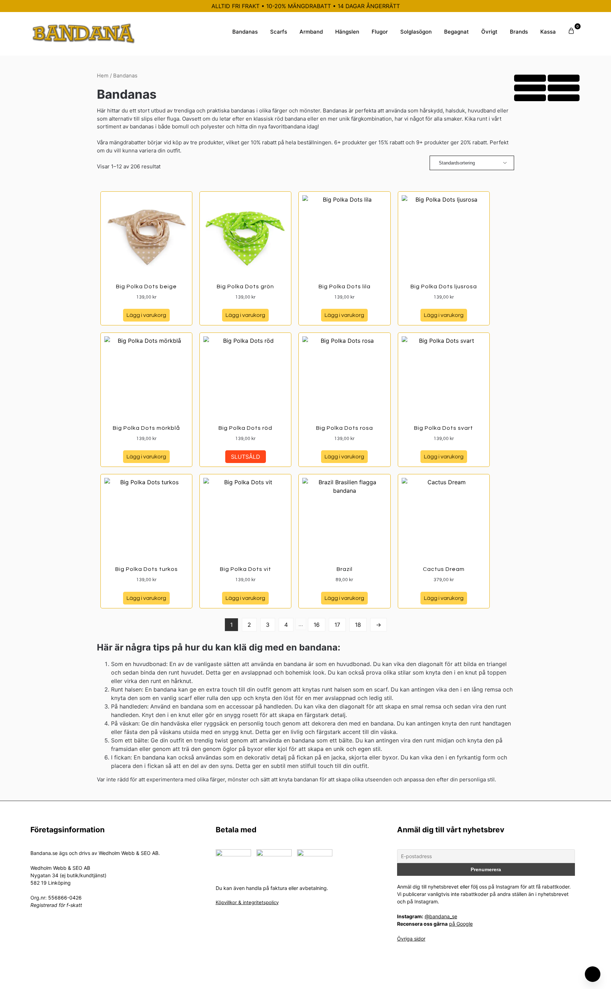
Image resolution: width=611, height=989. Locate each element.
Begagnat (456, 31)
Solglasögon (416, 31)
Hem (103, 76)
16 (317, 624)
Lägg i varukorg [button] (146, 315)
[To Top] (592, 974)
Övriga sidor (411, 939)
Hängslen (347, 31)
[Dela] (530, 88)
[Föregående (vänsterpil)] (530, 98)
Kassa (548, 31)
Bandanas (245, 31)
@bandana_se (441, 916)
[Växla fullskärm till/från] (564, 78)
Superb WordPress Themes (352, 978)
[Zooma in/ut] (530, 78)
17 (337, 624)
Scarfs (278, 31)
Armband (311, 31)
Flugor (380, 31)
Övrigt (489, 31)
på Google (461, 924)
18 (358, 624)
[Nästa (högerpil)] (564, 98)
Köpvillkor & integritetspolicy (247, 902)
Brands (519, 31)
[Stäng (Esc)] (564, 88)
